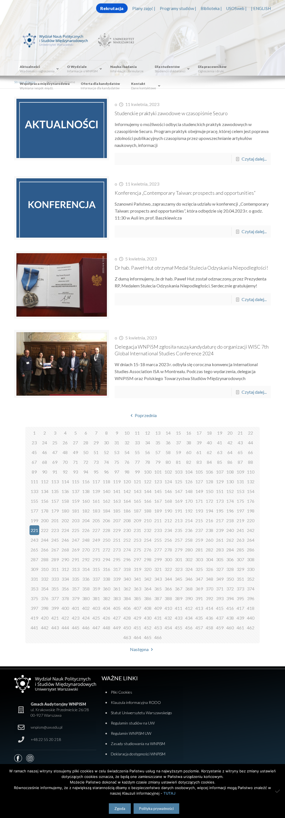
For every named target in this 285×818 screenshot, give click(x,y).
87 (240, 462)
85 (219, 462)
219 (240, 520)
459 (219, 627)
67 (34, 462)
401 (75, 608)
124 (168, 481)
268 (65, 549)
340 (127, 579)
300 (168, 559)
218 (230, 520)
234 (168, 530)
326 (209, 569)
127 (199, 481)
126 (189, 481)
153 (240, 491)
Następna (139, 649)
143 (137, 491)
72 (85, 462)
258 (189, 540)
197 (240, 510)
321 (158, 569)
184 (106, 510)
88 (250, 462)
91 (54, 471)
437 (219, 617)
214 (189, 520)
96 (106, 471)
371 (219, 588)
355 (55, 588)
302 (189, 559)
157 (55, 501)
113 (55, 481)
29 (96, 442)
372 (230, 588)
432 (168, 617)
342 (147, 579)
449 (117, 627)
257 (178, 540)
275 (137, 549)
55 (137, 452)
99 (137, 471)
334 (65, 579)
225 (75, 530)
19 (219, 432)
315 (96, 569)
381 (96, 598)
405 (117, 608)
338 (106, 579)
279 (178, 549)
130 (230, 481)
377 (55, 598)
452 (147, 627)
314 (86, 569)
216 (209, 520)
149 (199, 491)
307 (240, 559)
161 (96, 501)
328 (230, 569)
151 (219, 491)
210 (147, 520)
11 (137, 432)
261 (219, 540)
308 (250, 559)
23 (34, 442)
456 (189, 627)
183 (96, 510)
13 (157, 432)
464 (137, 637)
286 (250, 549)
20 (229, 432)
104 (189, 471)
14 (168, 432)
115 (75, 481)
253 (137, 540)
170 (189, 501)
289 (55, 559)
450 (127, 627)
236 (189, 530)
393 (219, 598)
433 (178, 617)
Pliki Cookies (121, 692)
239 (219, 530)
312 (65, 569)
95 (96, 471)
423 (75, 617)
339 (117, 579)
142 (127, 491)
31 (116, 442)
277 (158, 549)
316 (106, 569)
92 (65, 471)
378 (65, 598)
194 (209, 510)
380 (86, 598)
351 (240, 579)
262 (230, 540)
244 (44, 540)
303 (199, 559)
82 (188, 462)
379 (75, 598)
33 (137, 442)
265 (34, 549)
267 (55, 549)
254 (147, 540)
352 (250, 579)
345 (178, 579)
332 (44, 579)
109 (240, 471)
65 (240, 452)
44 (250, 442)
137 (75, 491)
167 (158, 501)
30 (106, 442)
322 (168, 569)
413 (199, 608)
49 (75, 452)
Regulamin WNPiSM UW (131, 733)
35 (157, 442)
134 (44, 491)
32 (126, 442)
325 (199, 569)
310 (44, 569)
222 (44, 530)
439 (240, 617)
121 (137, 481)
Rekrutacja (111, 8)
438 (230, 617)
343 (158, 579)
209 (137, 520)
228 (106, 530)
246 (65, 540)
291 (75, 559)
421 (55, 617)
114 (65, 481)
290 (65, 559)
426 (106, 617)
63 (219, 452)
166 (147, 501)
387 (158, 598)
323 (178, 569)
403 (96, 608)
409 (158, 608)
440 (250, 617)
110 (250, 471)
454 (168, 627)
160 (86, 501)
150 (209, 491)
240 (230, 530)
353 (34, 588)
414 (209, 608)
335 (75, 579)
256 (168, 540)
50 (85, 452)
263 (240, 540)
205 (96, 520)
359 (96, 588)
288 (44, 559)
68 (44, 462)
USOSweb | (236, 8)
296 (127, 559)
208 (127, 520)
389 (178, 598)
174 (230, 501)
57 (157, 452)
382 (106, 598)
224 (65, 530)
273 (117, 549)
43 (240, 442)
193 (199, 510)
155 (34, 501)
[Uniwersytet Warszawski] (114, 39)
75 (116, 462)
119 (117, 481)
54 (126, 452)
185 (117, 510)
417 (240, 608)
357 (75, 588)
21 (240, 432)
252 (127, 540)
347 (199, 579)
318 (127, 569)
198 (250, 510)
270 (86, 549)
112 (44, 481)
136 (65, 491)
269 (75, 549)
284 (230, 549)
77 (137, 462)
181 (75, 510)
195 (219, 510)
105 (199, 471)
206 (106, 520)
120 (127, 481)
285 (240, 549)
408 (147, 608)
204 (86, 520)
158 (65, 501)
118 (106, 481)
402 (86, 608)
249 (96, 540)
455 (178, 627)
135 (55, 491)
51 (96, 452)
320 (147, 569)
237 (199, 530)
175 (240, 501)
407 (137, 608)
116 (86, 481)
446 (86, 627)
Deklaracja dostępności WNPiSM (138, 754)
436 (209, 617)
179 (55, 510)
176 (250, 501)
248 (86, 540)
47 (54, 452)
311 (55, 569)
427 (117, 617)
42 (229, 442)
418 (250, 608)
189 (158, 510)
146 (168, 491)
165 (137, 501)
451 (137, 627)
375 (34, 598)
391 (199, 598)
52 (106, 452)
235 (178, 530)
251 (117, 540)
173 (219, 501)
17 (199, 432)
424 (86, 617)
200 (44, 520)
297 (137, 559)
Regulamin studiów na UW (133, 723)
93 (75, 471)
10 (126, 432)
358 (86, 588)
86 (229, 462)
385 (137, 598)
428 (127, 617)
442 (44, 627)
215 (199, 520)
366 (168, 588)
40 (209, 442)
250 (106, 540)
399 (55, 608)
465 (147, 637)
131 (240, 481)
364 (147, 588)
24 (44, 442)
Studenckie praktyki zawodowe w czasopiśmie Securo (171, 113)
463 (127, 637)
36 (168, 442)
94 (85, 471)
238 (209, 530)
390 (189, 598)
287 (34, 559)
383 (117, 598)
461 (240, 627)
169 (178, 501)
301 (178, 559)
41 (219, 442)
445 (75, 627)
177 (34, 510)
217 (219, 520)
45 (34, 452)
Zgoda (119, 808)
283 (219, 549)
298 (147, 559)
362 (127, 588)
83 (199, 462)
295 (117, 559)
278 (168, 549)
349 (219, 579)
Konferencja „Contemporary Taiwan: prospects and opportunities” (185, 193)
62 (209, 452)
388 (168, 598)
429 (137, 617)
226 (86, 530)
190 (168, 510)
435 (199, 617)
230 (127, 530)
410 (168, 608)
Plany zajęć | (143, 8)
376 (44, 598)
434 (189, 617)
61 (199, 452)
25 (54, 442)
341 (137, 579)
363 (137, 588)
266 (44, 549)
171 (199, 501)
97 (116, 471)
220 (250, 520)
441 (34, 627)
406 (127, 608)
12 (147, 432)
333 (55, 579)
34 (147, 442)
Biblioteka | (211, 8)
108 (230, 471)
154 (250, 491)
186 (127, 510)
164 (127, 501)
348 (209, 579)
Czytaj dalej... (254, 158)
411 (178, 608)
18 (209, 432)
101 (158, 471)
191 (178, 510)
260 (209, 540)
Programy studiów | (178, 8)
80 (168, 462)
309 (34, 569)
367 (178, 588)
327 (219, 569)
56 (147, 452)
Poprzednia (145, 415)
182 (86, 510)
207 (117, 520)
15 (178, 432)
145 (158, 491)
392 (209, 598)
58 (168, 452)
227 (96, 530)
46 (44, 452)
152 (230, 491)
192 (189, 510)
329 (240, 569)
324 (189, 569)
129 (219, 481)
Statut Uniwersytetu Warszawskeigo (141, 712)
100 (147, 471)
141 (117, 491)
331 (34, 579)
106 (209, 471)
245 (55, 540)
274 (127, 549)
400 (65, 608)
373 (240, 588)
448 (106, 627)
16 (188, 432)
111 (34, 481)
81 (178, 462)
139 (96, 491)
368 (189, 588)
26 (65, 442)
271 (96, 549)
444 (65, 627)
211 (158, 520)
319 (137, 569)
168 (168, 501)
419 (34, 617)
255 (158, 540)
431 (158, 617)
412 (189, 608)
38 (188, 442)
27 (75, 442)
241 (240, 530)
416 (230, 608)
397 (34, 608)
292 (86, 559)
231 (137, 530)
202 (65, 520)
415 (219, 608)
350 (230, 579)
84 (209, 462)
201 (55, 520)
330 (250, 569)
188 (147, 510)
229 (117, 530)
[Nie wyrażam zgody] (278, 791)
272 (106, 549)
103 (178, 471)
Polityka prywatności (156, 808)
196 (230, 510)
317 (117, 569)
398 (44, 608)
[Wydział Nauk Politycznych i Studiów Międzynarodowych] (59, 39)
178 (44, 510)
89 (34, 471)
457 (199, 627)
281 (199, 549)
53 (116, 452)
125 (178, 481)
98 (126, 471)
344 (168, 579)
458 (209, 627)
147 (178, 491)
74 (106, 462)
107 (219, 471)
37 (178, 442)
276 (147, 549)
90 (44, 471)
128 (209, 481)
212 (168, 520)
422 (65, 617)
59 (178, 452)
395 (240, 598)
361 (117, 588)
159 (75, 501)
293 (96, 559)
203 (75, 520)
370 (209, 588)
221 (34, 530)
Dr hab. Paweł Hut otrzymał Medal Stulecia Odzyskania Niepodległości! (191, 268)
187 (137, 510)
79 (157, 462)
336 (86, 579)
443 (55, 627)
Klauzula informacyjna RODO (136, 702)
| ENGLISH (261, 8)
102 (168, 471)
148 (189, 491)
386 (147, 598)
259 (199, 540)
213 (178, 520)
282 (209, 549)
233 (158, 530)
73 (96, 462)
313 (75, 569)
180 (65, 510)
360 (106, 588)
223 (55, 530)
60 (188, 452)
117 (96, 481)
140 (106, 491)
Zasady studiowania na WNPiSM (138, 743)
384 (127, 598)
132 (250, 481)
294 (106, 559)
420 (44, 617)
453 (158, 627)
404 (106, 608)
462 (250, 627)
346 (189, 579)
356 (65, 588)
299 (158, 559)
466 (158, 637)
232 (147, 530)
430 (147, 617)
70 (65, 462)
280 (189, 549)
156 (44, 501)
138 (86, 491)
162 (106, 501)
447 (96, 627)
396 (250, 598)
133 (34, 491)
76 (126, 462)
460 (230, 627)
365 (158, 588)
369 (199, 588)
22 (250, 432)
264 (250, 540)
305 (219, 559)
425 (96, 617)
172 (209, 501)
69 (54, 462)
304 (209, 559)
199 (34, 520)
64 (229, 452)
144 (147, 491)
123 (158, 481)
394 (230, 598)
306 (230, 559)
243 (34, 540)
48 (65, 452)
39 (199, 442)
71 (75, 462)
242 (250, 530)
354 (44, 588)
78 (147, 462)
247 (75, 540)
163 (117, 501)
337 (96, 579)
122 (147, 481)
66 (250, 452)
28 (85, 442)
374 (250, 588)
